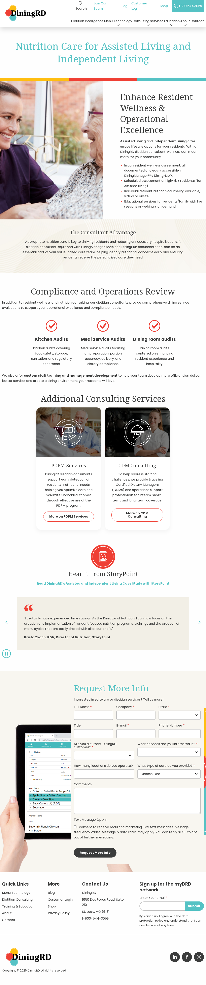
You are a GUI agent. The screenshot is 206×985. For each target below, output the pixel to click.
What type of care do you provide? (165, 766)
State (163, 707)
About (185, 21)
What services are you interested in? (166, 744)
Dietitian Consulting (17, 899)
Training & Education (18, 906)
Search (81, 8)
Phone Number (170, 726)
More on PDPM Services (68, 516)
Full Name (81, 707)
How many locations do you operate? (103, 766)
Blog (124, 6)
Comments (83, 785)
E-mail (121, 726)
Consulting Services (148, 21)
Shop (164, 6)
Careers (8, 920)
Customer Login (139, 6)
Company (124, 707)
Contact (197, 21)
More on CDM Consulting (137, 515)
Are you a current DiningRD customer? (95, 745)
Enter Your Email (152, 898)
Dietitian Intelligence (87, 21)
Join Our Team (100, 6)
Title (77, 726)
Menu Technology (118, 21)
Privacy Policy (59, 913)
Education (172, 21)
